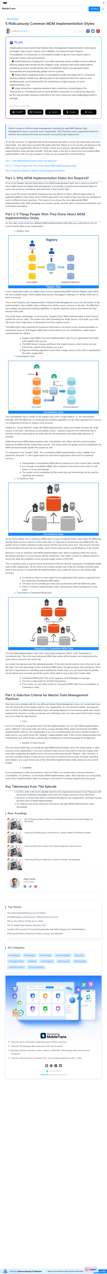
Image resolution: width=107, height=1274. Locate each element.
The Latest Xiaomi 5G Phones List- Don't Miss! (26, 913)
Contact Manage (47, 961)
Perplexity (37, 112)
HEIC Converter (63, 961)
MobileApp (32, 961)
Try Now (94, 9)
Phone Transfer (45, 955)
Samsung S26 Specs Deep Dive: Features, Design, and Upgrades (35, 933)
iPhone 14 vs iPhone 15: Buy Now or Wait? (25, 921)
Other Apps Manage (16, 961)
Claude (73, 112)
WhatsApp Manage (63, 955)
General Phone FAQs (16, 967)
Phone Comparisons (36, 967)
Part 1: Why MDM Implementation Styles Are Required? (31, 161)
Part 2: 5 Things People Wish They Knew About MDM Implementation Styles (41, 166)
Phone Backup (30, 955)
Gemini (55, 112)
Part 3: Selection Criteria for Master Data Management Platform (35, 170)
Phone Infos (79, 955)
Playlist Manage (80, 961)
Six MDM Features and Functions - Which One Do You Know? (32, 917)
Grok (90, 112)
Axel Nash (23, 31)
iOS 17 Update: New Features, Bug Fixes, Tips (26, 925)
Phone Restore (14, 955)
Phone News (12, 19)
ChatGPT (19, 112)
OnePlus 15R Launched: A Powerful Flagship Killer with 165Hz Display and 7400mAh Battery (46, 929)
